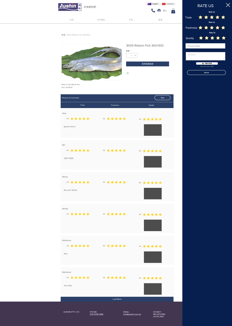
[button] (228, 5)
